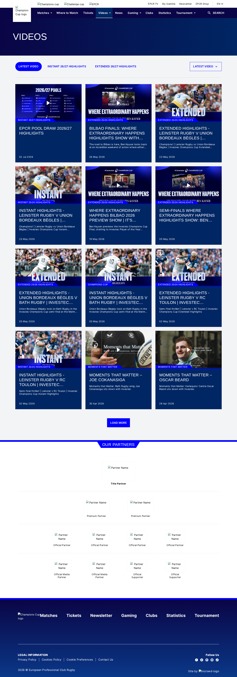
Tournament (207, 615)
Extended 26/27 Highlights (115, 66)
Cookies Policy (51, 659)
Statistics (176, 615)
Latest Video (29, 66)
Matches (48, 615)
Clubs (151, 615)
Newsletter (101, 615)
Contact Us (105, 659)
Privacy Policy (27, 659)
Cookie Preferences (80, 659)
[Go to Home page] (22, 11)
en (218, 3)
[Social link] (196, 660)
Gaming (129, 615)
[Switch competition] (48, 4)
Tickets (73, 615)
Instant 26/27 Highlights (67, 66)
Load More (118, 422)
